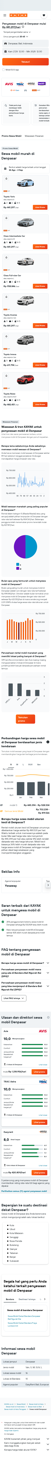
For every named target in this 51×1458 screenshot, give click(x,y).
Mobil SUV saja (12, 69)
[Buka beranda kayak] (18, 15)
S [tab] (11, 764)
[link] (25, 719)
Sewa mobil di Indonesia (15, 1407)
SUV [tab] (30, 764)
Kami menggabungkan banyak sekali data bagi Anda (22, 1444)
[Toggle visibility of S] (18, 564)
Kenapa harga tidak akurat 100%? (20, 1449)
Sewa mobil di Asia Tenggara (15, 1409)
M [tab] (17, 764)
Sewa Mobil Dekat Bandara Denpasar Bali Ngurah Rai (24, 1317)
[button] (5, 15)
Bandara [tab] (10, 1299)
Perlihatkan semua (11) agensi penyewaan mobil (24, 1191)
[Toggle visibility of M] (18, 568)
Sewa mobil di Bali (35, 1407)
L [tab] (23, 764)
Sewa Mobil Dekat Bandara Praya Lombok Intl (22, 1324)
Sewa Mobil (21, 1404)
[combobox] (17, 32)
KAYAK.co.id (8, 1404)
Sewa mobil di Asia (36, 1404)
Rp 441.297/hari (11, 27)
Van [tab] (39, 764)
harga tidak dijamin (11, 1430)
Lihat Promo (40, 207)
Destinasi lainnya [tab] (27, 1299)
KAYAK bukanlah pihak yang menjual (22, 1438)
